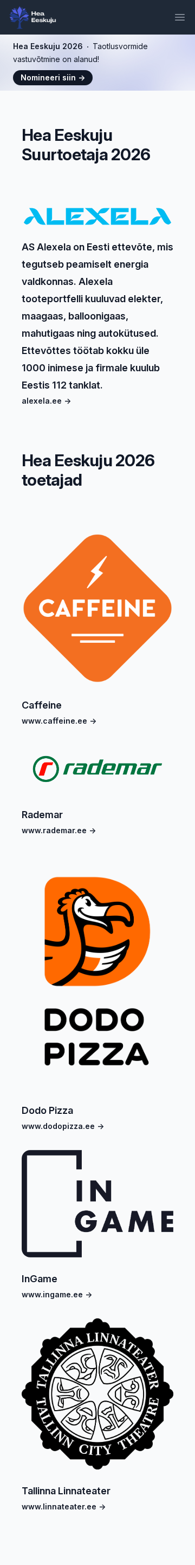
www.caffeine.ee (59, 720)
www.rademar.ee (59, 830)
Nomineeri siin (53, 77)
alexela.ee (46, 400)
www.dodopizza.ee (63, 1126)
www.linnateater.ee (64, 1506)
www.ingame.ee (57, 1294)
